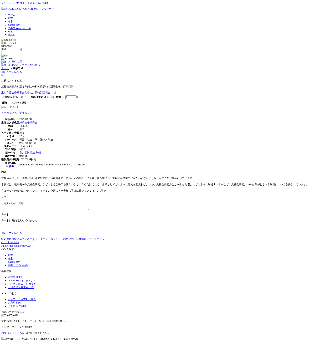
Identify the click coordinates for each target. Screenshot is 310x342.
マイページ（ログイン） (22, 280)
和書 (10, 255)
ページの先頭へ (10, 242)
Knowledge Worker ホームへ (16, 245)
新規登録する (15, 277)
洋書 (10, 258)
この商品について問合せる (16, 113)
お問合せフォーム (11, 333)
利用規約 (68, 239)
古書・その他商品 (18, 265)
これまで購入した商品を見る (24, 284)
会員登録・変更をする (21, 287)
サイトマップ (97, 239)
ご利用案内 (20, 2)
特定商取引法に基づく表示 (16, 239)
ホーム (5, 68)
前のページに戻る (11, 71)
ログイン (6, 2)
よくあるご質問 (39, 2)
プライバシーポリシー (48, 239)
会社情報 (81, 239)
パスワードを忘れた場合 (22, 299)
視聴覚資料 (14, 261)
